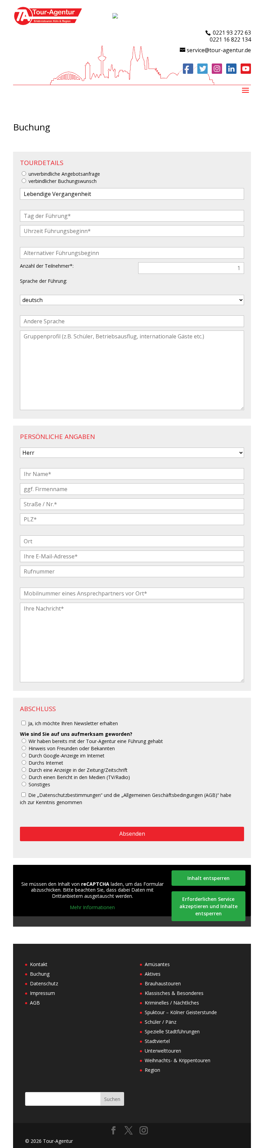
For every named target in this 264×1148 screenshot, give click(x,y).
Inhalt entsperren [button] (208, 878)
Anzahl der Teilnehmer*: (47, 266)
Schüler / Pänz (160, 1022)
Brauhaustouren (163, 983)
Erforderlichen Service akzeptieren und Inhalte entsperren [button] (208, 906)
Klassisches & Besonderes (174, 993)
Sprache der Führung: (43, 281)
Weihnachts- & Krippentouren (177, 1060)
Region (152, 1070)
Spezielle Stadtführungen (172, 1031)
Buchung (40, 974)
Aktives (153, 974)
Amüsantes (157, 964)
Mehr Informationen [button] (92, 907)
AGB (35, 1002)
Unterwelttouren (163, 1050)
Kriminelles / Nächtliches (172, 1002)
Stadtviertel (157, 1041)
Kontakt (38, 964)
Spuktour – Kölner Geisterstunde (181, 1012)
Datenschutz (44, 983)
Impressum (42, 993)
